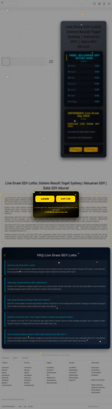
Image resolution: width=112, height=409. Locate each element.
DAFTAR (66, 199)
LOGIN (45, 199)
